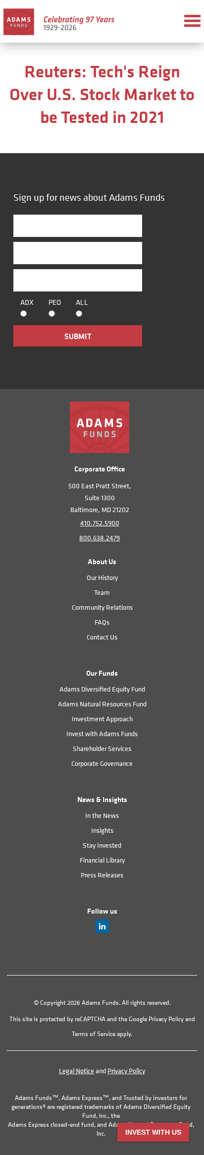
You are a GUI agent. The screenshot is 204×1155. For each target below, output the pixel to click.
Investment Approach (102, 718)
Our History (102, 577)
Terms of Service (93, 1034)
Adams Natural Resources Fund (102, 703)
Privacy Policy (166, 1019)
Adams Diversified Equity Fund (102, 688)
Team (102, 592)
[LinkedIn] (102, 930)
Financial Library (102, 860)
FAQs (102, 622)
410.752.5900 (99, 522)
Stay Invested (102, 845)
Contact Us (102, 636)
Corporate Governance (102, 763)
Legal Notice (76, 1070)
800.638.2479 (99, 537)
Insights (102, 830)
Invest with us (153, 1132)
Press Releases (102, 874)
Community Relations (102, 607)
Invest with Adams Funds (102, 733)
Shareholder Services (102, 748)
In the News (102, 815)
